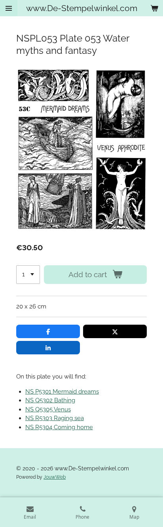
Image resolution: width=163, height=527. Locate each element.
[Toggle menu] (8, 8)
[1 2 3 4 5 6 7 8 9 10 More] (28, 274)
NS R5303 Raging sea (54, 418)
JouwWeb (55, 477)
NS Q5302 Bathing (50, 400)
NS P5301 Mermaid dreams (62, 391)
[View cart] (154, 8)
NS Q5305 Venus (48, 409)
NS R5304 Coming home (59, 427)
